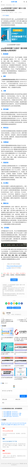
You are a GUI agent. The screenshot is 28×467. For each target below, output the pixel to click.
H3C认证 (22, 424)
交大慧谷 (5, 183)
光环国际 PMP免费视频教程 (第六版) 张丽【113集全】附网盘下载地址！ (20, 339)
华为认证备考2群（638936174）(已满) (12, 413)
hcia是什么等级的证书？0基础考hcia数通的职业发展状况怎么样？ (7, 321)
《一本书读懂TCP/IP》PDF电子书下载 (22, 320)
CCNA (6, 423)
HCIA (15, 423)
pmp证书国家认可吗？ (6, 365)
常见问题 (3, 4)
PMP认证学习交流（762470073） (11, 416)
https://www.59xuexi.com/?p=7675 (16, 287)
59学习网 (14, 2)
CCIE (13, 423)
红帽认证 (15, 424)
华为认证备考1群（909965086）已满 (12, 415)
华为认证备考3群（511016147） (10, 411)
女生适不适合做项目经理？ (7, 377)
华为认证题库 (7, 424)
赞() (20, 12)
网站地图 (21, 463)
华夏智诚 (5, 142)
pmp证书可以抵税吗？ (19, 365)
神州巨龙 (5, 127)
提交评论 (23, 396)
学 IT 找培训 (5, 15)
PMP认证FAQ (8, 4)
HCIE (21, 423)
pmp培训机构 (17, 307)
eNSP (18, 424)
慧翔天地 (5, 203)
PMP (12, 424)
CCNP (10, 423)
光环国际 (6, 227)
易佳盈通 (5, 54)
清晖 (4, 76)
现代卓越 (5, 109)
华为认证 (3, 423)
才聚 (4, 91)
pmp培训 (10, 307)
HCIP (18, 423)
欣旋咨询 (5, 162)
